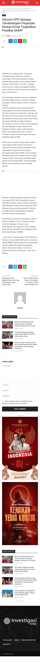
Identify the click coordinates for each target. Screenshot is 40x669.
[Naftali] (3, 36)
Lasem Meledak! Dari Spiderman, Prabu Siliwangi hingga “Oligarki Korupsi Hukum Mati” (24, 592)
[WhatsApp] (25, 41)
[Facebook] (11, 41)
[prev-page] (3, 354)
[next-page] (6, 354)
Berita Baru (10, 9)
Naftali (8, 36)
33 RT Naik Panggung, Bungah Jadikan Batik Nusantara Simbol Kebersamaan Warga (24, 334)
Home (4, 9)
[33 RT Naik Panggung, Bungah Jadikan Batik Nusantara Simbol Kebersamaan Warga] (7, 335)
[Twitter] (15, 41)
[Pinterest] (20, 41)
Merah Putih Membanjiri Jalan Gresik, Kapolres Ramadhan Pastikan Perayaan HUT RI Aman (24, 324)
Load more (19, 601)
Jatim (16, 9)
